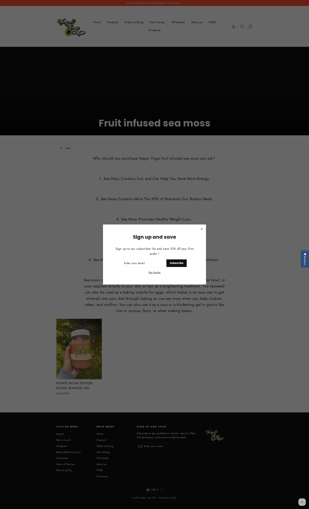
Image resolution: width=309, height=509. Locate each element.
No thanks (155, 272)
